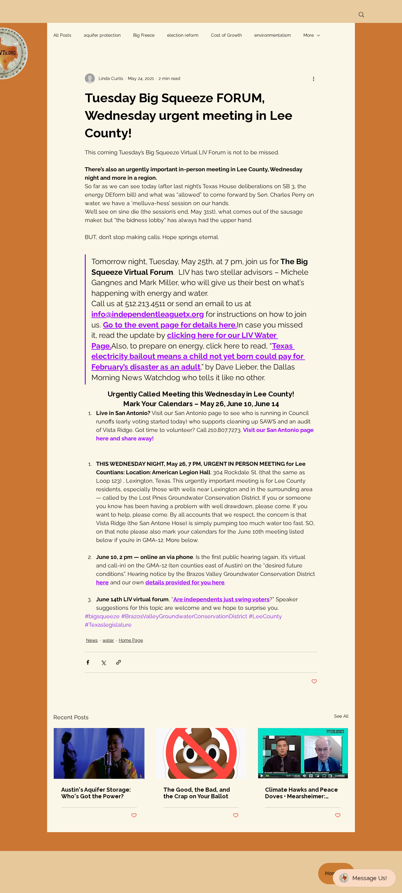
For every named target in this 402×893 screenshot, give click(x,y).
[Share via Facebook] (88, 662)
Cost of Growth (226, 35)
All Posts (62, 35)
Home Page (131, 640)
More (308, 35)
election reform (182, 35)
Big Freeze (144, 35)
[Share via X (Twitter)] (103, 662)
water (108, 640)
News (92, 640)
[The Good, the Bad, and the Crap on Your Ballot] (201, 753)
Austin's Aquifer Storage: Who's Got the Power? (96, 793)
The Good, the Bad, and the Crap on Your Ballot (196, 793)
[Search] (361, 14)
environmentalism (272, 35)
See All (341, 716)
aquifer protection (102, 35)
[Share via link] (119, 662)
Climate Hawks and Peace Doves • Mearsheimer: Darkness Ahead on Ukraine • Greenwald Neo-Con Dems (301, 793)
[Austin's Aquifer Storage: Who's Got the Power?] (99, 753)
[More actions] (313, 78)
